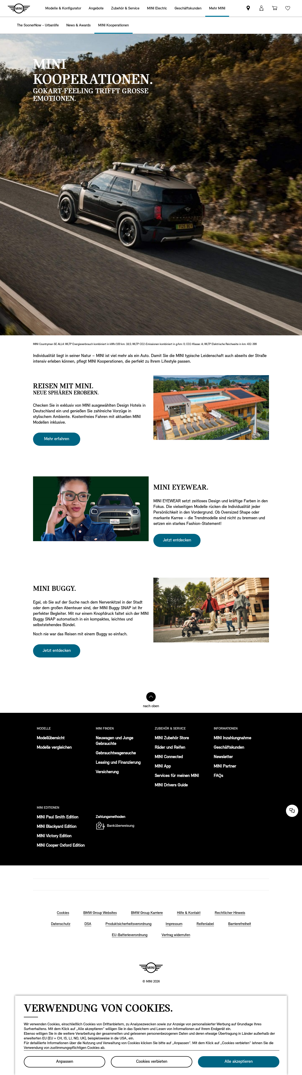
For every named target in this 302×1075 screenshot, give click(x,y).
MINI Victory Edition (54, 836)
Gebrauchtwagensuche (116, 753)
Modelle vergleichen (54, 748)
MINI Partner (225, 766)
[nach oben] (151, 697)
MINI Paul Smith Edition (57, 817)
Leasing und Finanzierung (118, 763)
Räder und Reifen (170, 748)
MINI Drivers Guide (171, 785)
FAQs (218, 776)
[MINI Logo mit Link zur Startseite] (151, 968)
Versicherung (107, 772)
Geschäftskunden (229, 748)
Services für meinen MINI (177, 776)
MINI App (163, 766)
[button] (261, 8)
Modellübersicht (51, 738)
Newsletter (223, 757)
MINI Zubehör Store (172, 738)
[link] (248, 8)
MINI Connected (169, 757)
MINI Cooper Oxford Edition (61, 846)
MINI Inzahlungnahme (232, 738)
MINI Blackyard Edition (56, 827)
